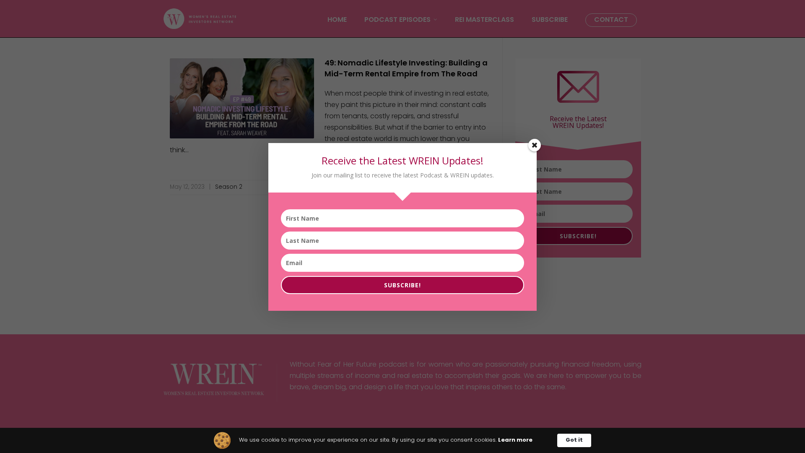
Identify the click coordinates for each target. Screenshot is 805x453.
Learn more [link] (515, 440)
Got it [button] (574, 440)
